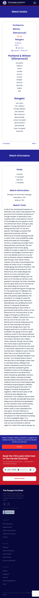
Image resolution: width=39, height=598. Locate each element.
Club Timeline (7, 554)
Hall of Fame (7, 557)
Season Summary (8, 551)
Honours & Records (9, 560)
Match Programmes (9, 530)
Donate (19, 447)
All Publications (8, 524)
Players (5, 571)
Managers (6, 574)
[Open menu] (35, 3)
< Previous (6, 143)
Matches (5, 547)
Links (4, 584)
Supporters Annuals (9, 534)
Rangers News (7, 527)
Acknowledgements (9, 581)
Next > (34, 143)
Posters (5, 537)
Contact (5, 577)
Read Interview (19, 478)
